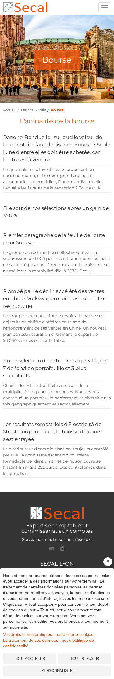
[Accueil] (57, 513)
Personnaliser (57, 670)
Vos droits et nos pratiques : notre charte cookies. (48, 634)
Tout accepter (29, 658)
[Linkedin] (51, 548)
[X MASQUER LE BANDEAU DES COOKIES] (108, 561)
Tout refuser (84, 658)
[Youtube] (62, 548)
